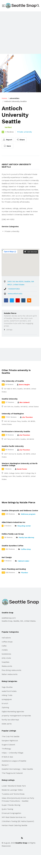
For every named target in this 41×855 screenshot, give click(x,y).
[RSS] (29, 300)
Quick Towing (7, 809)
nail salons (6, 638)
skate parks (7, 724)
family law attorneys (10, 720)
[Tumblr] (23, 300)
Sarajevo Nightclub (10, 740)
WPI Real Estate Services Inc (14, 817)
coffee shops (7, 642)
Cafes (4, 646)
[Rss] (22, 838)
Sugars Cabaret (8, 745)
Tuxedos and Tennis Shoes (13, 794)
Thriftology (6, 749)
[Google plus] (18, 300)
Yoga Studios (7, 687)
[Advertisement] (20, 32)
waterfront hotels (9, 691)
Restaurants (7, 666)
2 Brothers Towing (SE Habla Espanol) (18, 821)
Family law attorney (26, 537)
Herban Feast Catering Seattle (14, 825)
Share (22, 140)
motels (5, 650)
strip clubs (6, 658)
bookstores (6, 654)
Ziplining (5, 707)
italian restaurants (9, 674)
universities (14, 98)
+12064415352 (14, 289)
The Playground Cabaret (12, 773)
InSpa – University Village (12, 753)
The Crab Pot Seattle (10, 736)
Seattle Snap (21, 843)
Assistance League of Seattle (14, 761)
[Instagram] (17, 838)
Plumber (24, 572)
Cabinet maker (23, 561)
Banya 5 (5, 765)
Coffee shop (26, 549)
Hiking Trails (7, 695)
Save (8, 146)
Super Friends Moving (11, 805)
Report (9, 140)
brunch (5, 703)
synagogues (7, 699)
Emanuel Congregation (11, 813)
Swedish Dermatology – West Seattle (17, 769)
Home (4, 98)
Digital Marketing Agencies (13, 711)
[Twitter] (12, 300)
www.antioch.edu (15, 293)
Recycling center (24, 526)
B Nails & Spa (7, 757)
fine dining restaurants (11, 670)
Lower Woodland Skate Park (14, 786)
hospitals (5, 662)
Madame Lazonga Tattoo (12, 790)
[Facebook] (6, 300)
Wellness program (28, 514)
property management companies (16, 716)
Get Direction (32, 252)
